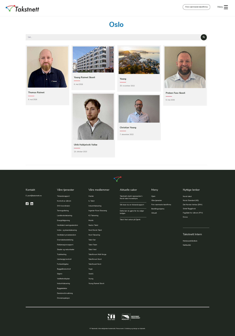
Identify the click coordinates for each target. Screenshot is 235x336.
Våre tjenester (156, 200)
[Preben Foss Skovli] (185, 75)
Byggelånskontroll (64, 269)
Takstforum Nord (94, 259)
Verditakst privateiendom (66, 235)
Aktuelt (154, 213)
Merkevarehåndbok (190, 241)
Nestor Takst (93, 225)
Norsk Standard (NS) (191, 200)
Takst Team (92, 245)
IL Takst (91, 201)
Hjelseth (143, 328)
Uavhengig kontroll (64, 259)
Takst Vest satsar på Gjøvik (130, 220)
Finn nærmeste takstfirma (161, 205)
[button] (222, 7)
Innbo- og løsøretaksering (67, 230)
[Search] (204, 37)
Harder (91, 196)
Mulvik (90, 220)
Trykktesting (61, 254)
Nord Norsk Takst (95, 230)
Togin (90, 269)
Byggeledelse (62, 288)
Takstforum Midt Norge (97, 254)
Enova (185, 217)
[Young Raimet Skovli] (93, 67)
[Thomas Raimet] (47, 75)
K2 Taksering (93, 216)
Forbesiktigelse (62, 264)
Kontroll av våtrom (64, 201)
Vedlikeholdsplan (63, 279)
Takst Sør (92, 240)
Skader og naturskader (65, 250)
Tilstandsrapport (63, 196)
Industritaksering (63, 283)
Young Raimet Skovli (96, 283)
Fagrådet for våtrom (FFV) (193, 213)
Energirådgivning (63, 220)
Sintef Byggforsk (189, 209)
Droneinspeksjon (63, 298)
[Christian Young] (139, 117)
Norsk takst (187, 196)
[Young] (139, 68)
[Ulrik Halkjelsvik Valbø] (93, 124)
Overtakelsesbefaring (65, 240)
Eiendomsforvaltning (65, 293)
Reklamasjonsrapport (65, 245)
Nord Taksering (94, 235)
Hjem (153, 196)
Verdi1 (90, 274)
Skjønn (59, 274)
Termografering (63, 211)
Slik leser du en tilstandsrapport (132, 205)
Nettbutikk (187, 245)
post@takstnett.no (35, 196)
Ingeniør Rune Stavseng (97, 211)
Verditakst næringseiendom (67, 225)
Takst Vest (92, 250)
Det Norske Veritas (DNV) (192, 205)
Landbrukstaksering (64, 216)
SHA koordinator (63, 206)
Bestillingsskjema (157, 209)
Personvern (120, 328)
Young (90, 279)
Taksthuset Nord (94, 264)
